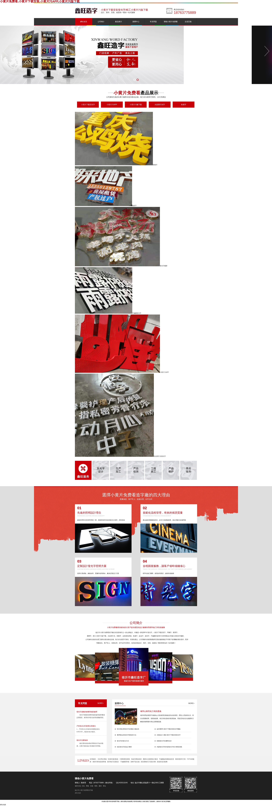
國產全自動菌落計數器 (150, 759)
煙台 (104, 786)
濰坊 (100, 786)
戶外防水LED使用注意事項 (86, 726)
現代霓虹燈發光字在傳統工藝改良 (128, 729)
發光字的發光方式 (123, 741)
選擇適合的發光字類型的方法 (126, 735)
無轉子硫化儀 (135, 762)
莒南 (91, 786)
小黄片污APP (112, 104)
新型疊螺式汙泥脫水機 (148, 762)
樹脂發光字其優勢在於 (164, 741)
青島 (95, 786)
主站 (83, 786)
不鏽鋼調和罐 (124, 762)
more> (101, 703)
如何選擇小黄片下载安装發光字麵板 (169, 729)
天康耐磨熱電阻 (125, 759)
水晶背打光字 (160, 104)
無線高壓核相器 (136, 759)
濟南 (87, 786)
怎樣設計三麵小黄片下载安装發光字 (169, 735)
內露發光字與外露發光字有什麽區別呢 (169, 747)
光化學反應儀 (102, 759)
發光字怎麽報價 (82, 740)
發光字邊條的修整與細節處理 (86, 712)
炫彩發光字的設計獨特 (124, 747)
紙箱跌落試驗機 (162, 762)
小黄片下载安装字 (88, 104)
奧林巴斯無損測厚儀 (99, 762)
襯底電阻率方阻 (180, 759)
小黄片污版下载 (136, 104)
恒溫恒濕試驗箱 (113, 759)
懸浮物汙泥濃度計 (113, 762)
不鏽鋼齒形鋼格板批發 (166, 759)
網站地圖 (78, 793)
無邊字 (183, 104)
